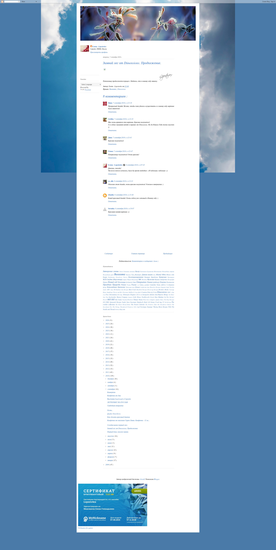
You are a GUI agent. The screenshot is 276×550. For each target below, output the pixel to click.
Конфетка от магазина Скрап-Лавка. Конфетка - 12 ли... (128, 420)
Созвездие (153, 285)
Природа (116, 284)
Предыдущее (167, 253)
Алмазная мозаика (129, 271)
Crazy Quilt (137, 292)
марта (110, 453)
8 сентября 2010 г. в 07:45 (135, 165)
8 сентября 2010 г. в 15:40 (123, 195)
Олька (110, 151)
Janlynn (152, 295)
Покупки (163, 282)
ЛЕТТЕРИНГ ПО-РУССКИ (117, 402)
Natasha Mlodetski (127, 300)
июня (110, 443)
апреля (110, 450)
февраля (111, 457)
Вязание (128, 275)
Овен (134, 282)
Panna (141, 300)
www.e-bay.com (120, 309)
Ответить (112, 112)
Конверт (147, 277)
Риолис (134, 285)
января (110, 460)
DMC (169, 292)
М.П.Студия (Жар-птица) (113, 279)
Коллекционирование (136, 277)
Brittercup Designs (153, 290)
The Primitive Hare (151, 304)
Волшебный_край (108, 275)
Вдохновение (158, 271)
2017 (107, 351)
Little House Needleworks (141, 297)
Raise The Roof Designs (167, 300)
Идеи (164, 274)
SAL (108, 302)
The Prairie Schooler (138, 304)
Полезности (170, 282)
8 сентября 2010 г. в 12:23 (123, 181)
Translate (88, 90)
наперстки (164, 279)
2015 (107, 358)
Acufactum (143, 287)
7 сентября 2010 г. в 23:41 (122, 137)
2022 (107, 334)
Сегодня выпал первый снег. (117, 425)
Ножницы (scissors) (125, 282)
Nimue (136, 299)
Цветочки (122, 287)
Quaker (158, 300)
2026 (107, 320)
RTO (104, 302)
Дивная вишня (147, 274)
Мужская (151, 279)
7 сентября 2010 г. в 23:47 (123, 151)
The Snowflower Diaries (165, 304)
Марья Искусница (133, 279)
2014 (107, 362)
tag (161, 302)
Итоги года (170, 275)
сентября (111, 389)
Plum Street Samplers (149, 300)
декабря (111, 379)
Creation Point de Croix (149, 292)
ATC (109, 290)
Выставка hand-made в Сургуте (119, 399)
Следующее (109, 253)
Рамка (129, 285)
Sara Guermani (132, 302)
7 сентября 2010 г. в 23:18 (122, 103)
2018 (107, 348)
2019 (107, 344)
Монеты (144, 279)
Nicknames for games (85, 528)
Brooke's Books (164, 290)
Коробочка (155, 277)
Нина (110, 103)
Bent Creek (133, 290)
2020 (107, 341)
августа (111, 436)
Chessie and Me (117, 292)
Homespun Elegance (129, 295)
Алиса (121, 271)
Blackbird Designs (141, 290)
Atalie (105, 290)
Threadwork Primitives (127, 307)
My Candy (118, 300)
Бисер (137, 271)
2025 (107, 323)
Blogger (156, 479)
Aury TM (113, 290)
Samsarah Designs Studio (118, 302)
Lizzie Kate (154, 297)
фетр (105, 287)
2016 (107, 355)
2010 (107, 376)
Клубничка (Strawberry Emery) (118, 277)
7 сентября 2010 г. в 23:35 (123, 119)
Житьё (159, 274)
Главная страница (138, 253)
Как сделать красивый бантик (118, 417)
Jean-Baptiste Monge (162, 295)
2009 (107, 464)
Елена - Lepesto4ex (99, 46)
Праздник (107, 284)
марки (125, 279)
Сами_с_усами (145, 285)
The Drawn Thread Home (123, 304)
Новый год (113, 281)
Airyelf (142, 479)
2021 (107, 337)
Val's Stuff (137, 307)
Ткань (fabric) (162, 285)
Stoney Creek (155, 302)
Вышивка (113, 89)
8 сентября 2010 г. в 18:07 (124, 208)
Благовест (143, 271)
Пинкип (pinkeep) (153, 282)
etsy (104, 294)
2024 (107, 327)
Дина (110, 137)
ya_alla (110, 181)
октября (111, 385)
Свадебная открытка (115, 405)
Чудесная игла (130, 287)
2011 (107, 372)
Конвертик (111, 392)
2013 (107, 365)
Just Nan (106, 297)
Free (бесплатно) (112, 295)
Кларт (105, 277)
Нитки (105, 282)
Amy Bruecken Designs (154, 287)
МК (140, 279)
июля (110, 439)
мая (109, 446)
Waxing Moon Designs (160, 307)
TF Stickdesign (167, 302)
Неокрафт (171, 279)
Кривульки (163, 277)
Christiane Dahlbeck (128, 292)
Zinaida (111, 194)
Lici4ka (111, 119)
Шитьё (137, 287)
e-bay (172, 292)
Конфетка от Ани (114, 395)
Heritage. (120, 294)
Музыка (157, 279)
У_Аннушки (170, 285)
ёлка (154, 275)
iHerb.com (139, 294)
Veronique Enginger (146, 307)
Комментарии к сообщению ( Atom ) (145, 261)
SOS (149, 302)
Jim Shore (171, 294)
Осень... (110, 410)
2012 (107, 369)
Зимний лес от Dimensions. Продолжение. (122, 428)
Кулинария (171, 277)
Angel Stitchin (170, 287)
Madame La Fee (163, 297)
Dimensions (122, 89)
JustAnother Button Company (118, 297)
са (138, 285)
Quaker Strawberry (114, 413)
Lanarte (130, 297)
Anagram (163, 287)
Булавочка (150, 271)
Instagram (146, 295)
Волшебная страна (168, 271)
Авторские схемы (111, 271)
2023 (107, 330)
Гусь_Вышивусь (136, 275)
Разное (124, 285)
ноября (110, 382)
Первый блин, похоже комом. (118, 432)
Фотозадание (112, 287)
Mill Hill (111, 299)
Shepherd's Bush (142, 302)
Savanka (111, 208)
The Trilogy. (116, 307)
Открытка (141, 281)
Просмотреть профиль (98, 52)
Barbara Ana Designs (122, 290)
